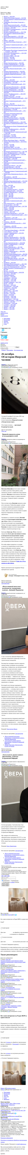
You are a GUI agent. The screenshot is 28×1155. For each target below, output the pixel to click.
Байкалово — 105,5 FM (10, 279)
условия (12, 882)
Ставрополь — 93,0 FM (10, 226)
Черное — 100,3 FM (9, 307)
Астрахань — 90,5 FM (9, 28)
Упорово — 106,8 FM (9, 306)
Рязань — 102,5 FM (9, 207)
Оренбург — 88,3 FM (9, 186)
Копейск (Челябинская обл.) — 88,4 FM (14, 129)
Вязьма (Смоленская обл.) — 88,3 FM (14, 63)
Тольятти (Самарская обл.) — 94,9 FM (14, 244)
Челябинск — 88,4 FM (10, 262)
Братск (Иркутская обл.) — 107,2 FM (13, 36)
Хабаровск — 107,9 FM (10, 257)
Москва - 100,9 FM (6, 14)
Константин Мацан (12, 729)
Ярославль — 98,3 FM (9, 273)
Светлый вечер (5, 583)
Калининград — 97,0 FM (10, 109)
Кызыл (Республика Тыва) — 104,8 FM (14, 140)
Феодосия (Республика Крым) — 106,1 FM (15, 255)
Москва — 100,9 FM (9, 16)
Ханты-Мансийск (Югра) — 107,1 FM (14, 258)
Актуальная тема (18, 350)
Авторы (6, 321)
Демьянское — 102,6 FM (10, 288)
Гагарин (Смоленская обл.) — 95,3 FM (14, 64)
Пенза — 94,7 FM (8, 193)
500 (2, 876)
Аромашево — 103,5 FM (10, 278)
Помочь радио (5, 883)
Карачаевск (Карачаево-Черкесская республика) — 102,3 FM (13, 114)
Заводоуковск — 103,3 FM (11, 290)
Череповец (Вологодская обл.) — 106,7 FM (15, 264)
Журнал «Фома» (5, 1103)
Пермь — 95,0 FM (8, 195)
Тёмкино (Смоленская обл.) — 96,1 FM (14, 237)
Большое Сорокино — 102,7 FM (12, 282)
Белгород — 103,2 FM (9, 30)
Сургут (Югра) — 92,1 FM (11, 231)
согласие (9, 941)
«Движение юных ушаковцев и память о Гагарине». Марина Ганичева (11, 1006)
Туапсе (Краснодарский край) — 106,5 (14, 248)
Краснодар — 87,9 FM (10, 134)
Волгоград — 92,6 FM (9, 54)
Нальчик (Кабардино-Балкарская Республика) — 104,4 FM (12, 157)
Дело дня (3, 311)
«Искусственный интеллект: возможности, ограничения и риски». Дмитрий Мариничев (14, 738)
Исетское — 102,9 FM (9, 293)
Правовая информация (7, 1138)
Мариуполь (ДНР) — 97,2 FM (12, 147)
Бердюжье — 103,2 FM (10, 281)
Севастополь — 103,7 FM (10, 217)
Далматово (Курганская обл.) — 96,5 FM (14, 72)
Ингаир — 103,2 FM (9, 292)
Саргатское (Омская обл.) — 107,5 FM (14, 213)
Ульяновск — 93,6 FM (9, 252)
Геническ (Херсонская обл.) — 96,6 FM (14, 71)
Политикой (5, 934)
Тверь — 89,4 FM (8, 236)
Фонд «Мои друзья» (15, 1103)
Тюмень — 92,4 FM (9, 250)
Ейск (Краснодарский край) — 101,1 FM (14, 81)
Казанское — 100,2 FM (10, 296)
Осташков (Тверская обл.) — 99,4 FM (13, 192)
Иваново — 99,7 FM (9, 95)
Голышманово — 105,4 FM (11, 286)
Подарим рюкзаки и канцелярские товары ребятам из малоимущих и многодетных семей (13, 961)
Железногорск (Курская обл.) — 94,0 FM (14, 87)
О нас (5, 324)
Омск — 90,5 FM (8, 185)
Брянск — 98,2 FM (9, 40)
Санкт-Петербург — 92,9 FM (11, 210)
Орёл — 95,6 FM (8, 188)
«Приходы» (12, 1104)
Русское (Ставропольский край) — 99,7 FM (15, 206)
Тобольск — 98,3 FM (9, 302)
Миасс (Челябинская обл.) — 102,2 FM (14, 153)
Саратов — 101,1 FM (9, 212)
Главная (3, 350)
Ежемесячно (6, 880)
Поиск (17, 347)
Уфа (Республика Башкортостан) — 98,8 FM (15, 254)
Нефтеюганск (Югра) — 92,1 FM (12, 165)
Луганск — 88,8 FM (9, 146)
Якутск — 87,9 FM (9, 271)
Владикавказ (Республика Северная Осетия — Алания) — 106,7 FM (15, 51)
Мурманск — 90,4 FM (9, 155)
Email (2, 922)
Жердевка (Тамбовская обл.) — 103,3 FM (14, 88)
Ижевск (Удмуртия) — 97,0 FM (12, 96)
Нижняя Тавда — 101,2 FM (11, 299)
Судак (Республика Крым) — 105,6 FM (14, 230)
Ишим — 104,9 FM (9, 295)
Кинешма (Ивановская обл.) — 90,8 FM (14, 119)
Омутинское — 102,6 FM (10, 303)
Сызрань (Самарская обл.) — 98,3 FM (14, 233)
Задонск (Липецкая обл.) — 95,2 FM (13, 89)
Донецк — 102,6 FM (9, 80)
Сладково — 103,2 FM (10, 304)
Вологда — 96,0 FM (9, 57)
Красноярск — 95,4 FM (10, 136)
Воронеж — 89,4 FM (9, 58)
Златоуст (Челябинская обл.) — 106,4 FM (14, 94)
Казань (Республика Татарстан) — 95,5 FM (15, 108)
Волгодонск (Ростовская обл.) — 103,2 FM (15, 53)
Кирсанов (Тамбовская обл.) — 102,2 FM (15, 122)
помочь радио (4, 313)
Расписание (7, 320)
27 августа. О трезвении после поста (10, 989)
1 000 (5, 876)
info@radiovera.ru (5, 1110)
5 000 (8, 876)
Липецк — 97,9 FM (9, 144)
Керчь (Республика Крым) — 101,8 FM (14, 117)
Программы (7, 318)
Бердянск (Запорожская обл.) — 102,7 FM (15, 32)
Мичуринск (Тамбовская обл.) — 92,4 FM (15, 154)
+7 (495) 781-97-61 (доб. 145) (17, 1110)
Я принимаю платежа (11, 882)
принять (3, 1153)
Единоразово (15, 880)
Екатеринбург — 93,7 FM (10, 82)
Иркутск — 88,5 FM (9, 103)
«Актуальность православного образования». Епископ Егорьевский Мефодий (14, 742)
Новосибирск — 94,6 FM (10, 177)
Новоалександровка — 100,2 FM (12, 300)
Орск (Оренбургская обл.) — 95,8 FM (14, 189)
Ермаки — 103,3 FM (9, 289)
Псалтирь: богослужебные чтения (15, 979)
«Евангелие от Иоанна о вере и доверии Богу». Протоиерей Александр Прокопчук (13, 971)
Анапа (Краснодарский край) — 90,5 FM (14, 25)
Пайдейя (8, 1004)
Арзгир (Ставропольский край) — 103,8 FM (15, 26)
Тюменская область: (9, 275)
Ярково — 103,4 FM (9, 309)
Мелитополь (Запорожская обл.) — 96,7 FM (15, 151)
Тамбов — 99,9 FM (9, 234)
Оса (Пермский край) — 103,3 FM (13, 191)
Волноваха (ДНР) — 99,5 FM (11, 56)
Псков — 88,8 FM (8, 196)
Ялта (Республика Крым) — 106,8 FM (14, 272)
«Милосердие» (4, 1104)
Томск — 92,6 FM (8, 245)
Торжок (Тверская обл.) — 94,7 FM (13, 247)
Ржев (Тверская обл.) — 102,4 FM (13, 203)
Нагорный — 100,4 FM (10, 297)
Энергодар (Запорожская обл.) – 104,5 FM (15, 266)
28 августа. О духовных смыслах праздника (12, 997)
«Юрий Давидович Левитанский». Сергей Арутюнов (14, 745)
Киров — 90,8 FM (8, 120)
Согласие (9, 932)
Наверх (3, 1088)
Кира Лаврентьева (11, 846)
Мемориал (6, 1099)
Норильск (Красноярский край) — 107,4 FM (15, 181)
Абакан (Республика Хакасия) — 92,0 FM (15, 18)
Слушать (3, 959)
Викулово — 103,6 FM (10, 285)
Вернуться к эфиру (6, 12)
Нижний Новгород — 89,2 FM (12, 167)
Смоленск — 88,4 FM (9, 221)
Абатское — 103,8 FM (9, 276)
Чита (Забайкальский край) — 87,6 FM (14, 265)
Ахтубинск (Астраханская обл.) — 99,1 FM (15, 29)
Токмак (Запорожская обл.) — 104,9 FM (14, 243)
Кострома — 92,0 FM (9, 130)
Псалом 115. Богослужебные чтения (10, 980)
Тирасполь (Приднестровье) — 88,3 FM (14, 238)
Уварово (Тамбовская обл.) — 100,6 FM (14, 251)
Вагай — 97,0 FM (8, 283)
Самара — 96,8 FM (9, 209)
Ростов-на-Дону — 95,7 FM (11, 205)
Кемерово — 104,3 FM (10, 116)
